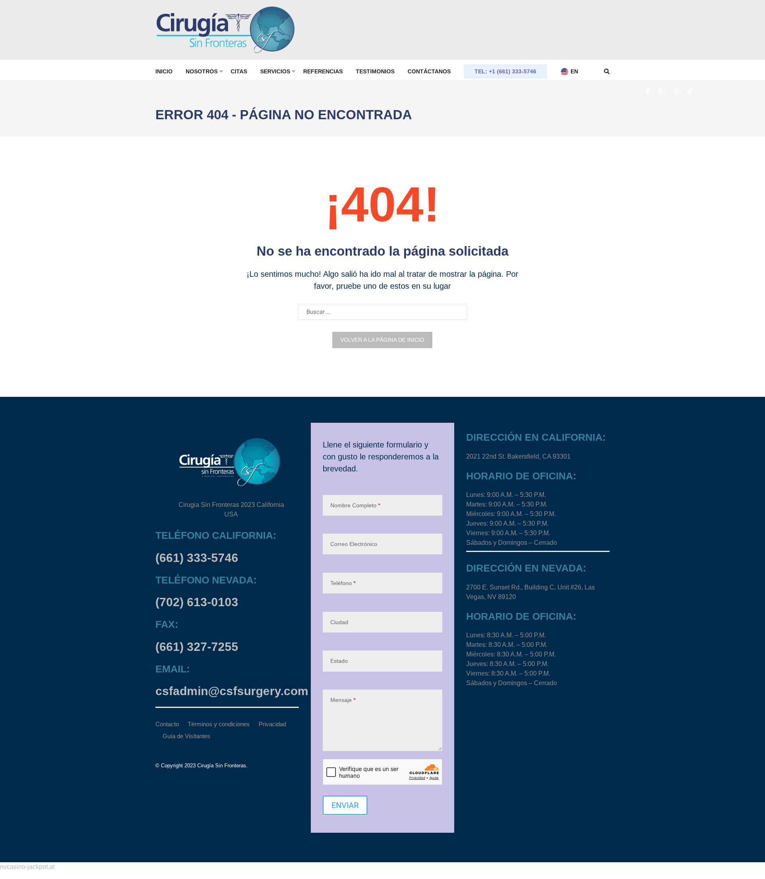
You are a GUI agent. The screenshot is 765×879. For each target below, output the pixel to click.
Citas (239, 71)
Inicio (164, 71)
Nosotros (202, 71)
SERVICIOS (275, 71)
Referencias (323, 71)
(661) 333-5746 (196, 557)
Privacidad (272, 724)
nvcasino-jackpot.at (27, 866)
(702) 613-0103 (196, 602)
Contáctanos (429, 71)
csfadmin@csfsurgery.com (231, 691)
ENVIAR (345, 805)
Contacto (167, 724)
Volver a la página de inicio (382, 340)
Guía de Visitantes (186, 736)
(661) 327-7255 (196, 646)
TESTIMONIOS (375, 71)
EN (573, 71)
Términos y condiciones (219, 724)
